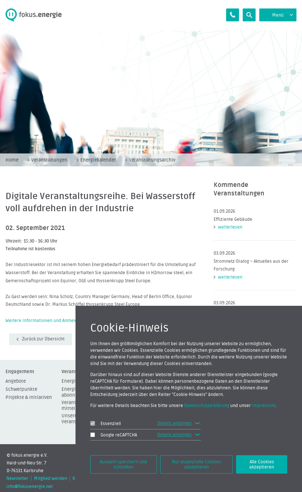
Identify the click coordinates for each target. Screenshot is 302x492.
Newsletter (17, 478)
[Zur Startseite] (38, 15)
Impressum (263, 405)
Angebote (16, 381)
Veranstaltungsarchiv (152, 160)
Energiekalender (98, 160)
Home (12, 160)
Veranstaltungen (49, 160)
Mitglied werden (50, 478)
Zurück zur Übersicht (43, 338)
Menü (278, 15)
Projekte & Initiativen (29, 397)
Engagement (20, 372)
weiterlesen (230, 227)
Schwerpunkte (21, 389)
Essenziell (111, 423)
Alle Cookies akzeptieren (261, 464)
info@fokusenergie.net (29, 486)
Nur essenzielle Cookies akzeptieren (196, 464)
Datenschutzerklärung (206, 405)
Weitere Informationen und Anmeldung (45, 320)
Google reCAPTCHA (119, 435)
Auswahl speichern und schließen (123, 464)
